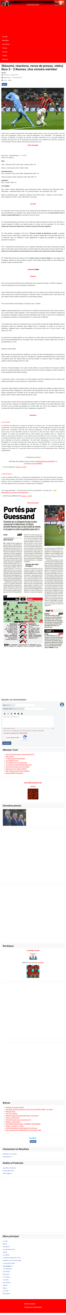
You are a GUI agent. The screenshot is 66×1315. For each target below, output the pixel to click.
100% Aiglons (7, 1173)
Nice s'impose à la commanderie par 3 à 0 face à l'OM (23, 1130)
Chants (5, 1285)
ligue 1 (4, 84)
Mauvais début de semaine (14, 773)
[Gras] (5, 714)
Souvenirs (6, 1274)
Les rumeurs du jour (12, 760)
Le (33, 269)
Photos (4, 52)
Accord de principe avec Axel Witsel (17, 767)
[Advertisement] (33, 21)
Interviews (6, 44)
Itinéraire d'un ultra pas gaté (12, 1260)
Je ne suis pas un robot (12, 737)
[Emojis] (18, 714)
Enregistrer (6, 743)
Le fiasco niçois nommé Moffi (15, 758)
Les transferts (7, 1269)
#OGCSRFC (51, 461)
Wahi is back (10, 756)
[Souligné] (11, 714)
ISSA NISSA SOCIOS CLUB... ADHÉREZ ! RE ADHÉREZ (23, 1124)
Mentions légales (29, 1303)
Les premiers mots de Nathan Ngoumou (19, 765)
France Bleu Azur (8, 1170)
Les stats (6, 1280)
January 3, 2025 (21, 467)
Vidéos (4, 55)
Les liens (5, 1291)
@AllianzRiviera (42, 461)
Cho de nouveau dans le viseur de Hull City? (20, 754)
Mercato (5, 59)
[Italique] (8, 714)
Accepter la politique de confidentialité (15, 733)
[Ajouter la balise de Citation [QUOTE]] (15, 714)
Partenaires (6, 1293)
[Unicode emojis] (22, 714)
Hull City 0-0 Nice (11, 1113)
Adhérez (33, 786)
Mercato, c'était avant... (13, 1122)
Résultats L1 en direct (10, 1154)
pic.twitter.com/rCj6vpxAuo (19, 492)
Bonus (5, 1288)
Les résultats (7, 1266)
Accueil (4, 37)
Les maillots (7, 1282)
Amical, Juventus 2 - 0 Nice (15, 1126)
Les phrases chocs (9, 1249)
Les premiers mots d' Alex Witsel (16, 762)
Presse (4, 48)
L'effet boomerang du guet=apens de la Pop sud (21, 1128)
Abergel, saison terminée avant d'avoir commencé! (22, 1115)
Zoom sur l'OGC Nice (12, 1118)
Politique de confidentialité (33, 1307)
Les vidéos (6, 1277)
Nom (7, 705)
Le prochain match (9, 1263)
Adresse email (13, 709)
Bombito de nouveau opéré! (15, 1107)
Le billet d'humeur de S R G (12, 1258)
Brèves (5, 1244)
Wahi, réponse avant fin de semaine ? (18, 771)
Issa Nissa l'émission (9, 1168)
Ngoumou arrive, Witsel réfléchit (16, 769)
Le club (5, 1241)
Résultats (5, 40)
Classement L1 (7, 1157)
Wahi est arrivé (10, 1111)
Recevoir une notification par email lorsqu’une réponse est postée (24, 730)
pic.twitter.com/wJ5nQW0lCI (33, 463)
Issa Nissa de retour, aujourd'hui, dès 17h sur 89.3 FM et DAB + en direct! (29, 1109)
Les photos (6, 1271)
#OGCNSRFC (5, 492)
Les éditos (6, 1255)
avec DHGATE (39, 962)
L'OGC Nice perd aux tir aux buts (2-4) (18, 1120)
